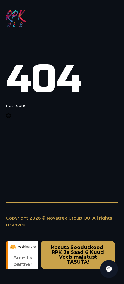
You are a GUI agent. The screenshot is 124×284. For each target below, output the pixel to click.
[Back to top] (109, 269)
